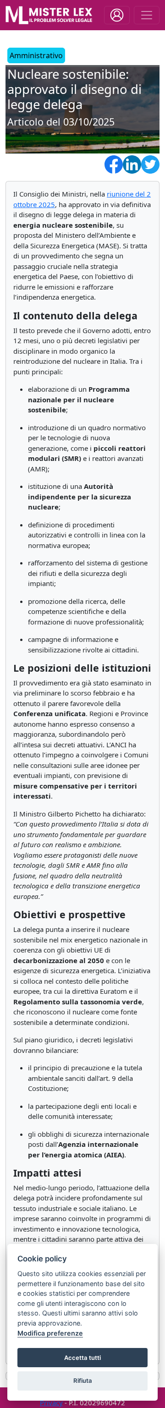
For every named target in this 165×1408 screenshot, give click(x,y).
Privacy (51, 1402)
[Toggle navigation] (117, 15)
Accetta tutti (82, 1357)
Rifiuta (82, 1380)
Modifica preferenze (50, 1333)
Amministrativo (36, 55)
